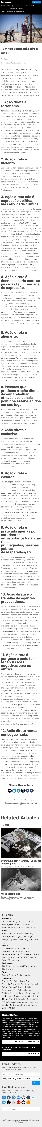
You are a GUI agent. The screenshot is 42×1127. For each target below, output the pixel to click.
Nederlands (7, 996)
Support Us (36, 2)
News (27, 924)
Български (7, 990)
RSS (11, 919)
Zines (4, 933)
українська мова (19, 1002)
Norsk (33, 1005)
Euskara (13, 993)
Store (31, 6)
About (20, 8)
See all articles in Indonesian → (13, 12)
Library (10, 6)
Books (3, 6)
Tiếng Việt (32, 1002)
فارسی (36, 993)
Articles (5, 918)
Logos (18, 936)
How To (20, 924)
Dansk (29, 999)
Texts (6, 59)
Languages (12, 8)
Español (18, 63)
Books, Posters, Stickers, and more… (19, 975)
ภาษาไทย (6, 1002)
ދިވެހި (10, 1005)
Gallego (16, 1005)
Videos (5, 936)
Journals (12, 933)
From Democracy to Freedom (15, 948)
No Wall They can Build (27, 966)
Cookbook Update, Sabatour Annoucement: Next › (21, 804)
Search (4, 8)
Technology (7, 927)
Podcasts (24, 6)
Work (20, 951)
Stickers (28, 933)
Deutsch (29, 981)
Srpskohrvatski (20, 996)
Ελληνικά (12, 987)
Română (8, 999)
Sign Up (36, 1083)
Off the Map (13, 960)
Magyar (21, 993)
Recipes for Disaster (22, 954)
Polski (4, 987)
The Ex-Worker (9, 966)
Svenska (21, 999)
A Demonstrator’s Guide (24, 927)
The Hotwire (7, 969)
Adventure (11, 921)
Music (12, 936)
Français (6, 984)
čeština (5, 993)
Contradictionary (9, 951)
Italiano (25, 63)
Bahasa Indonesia (26, 990)
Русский (34, 984)
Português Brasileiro (20, 984)
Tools (17, 6)
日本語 (28, 987)
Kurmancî (25, 1005)
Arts (4, 921)
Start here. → (33, 1054)
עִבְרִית (36, 999)
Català (5, 1005)
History (12, 924)
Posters (20, 933)
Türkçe (29, 993)
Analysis (21, 921)
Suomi (21, 987)
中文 (15, 990)
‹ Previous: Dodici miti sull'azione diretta (21, 800)
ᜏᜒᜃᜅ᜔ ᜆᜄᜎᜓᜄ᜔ (8, 1008)
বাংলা (5, 63)
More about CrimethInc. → (27, 1042)
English (11, 63)
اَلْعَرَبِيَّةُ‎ (31, 996)
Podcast (6, 963)
